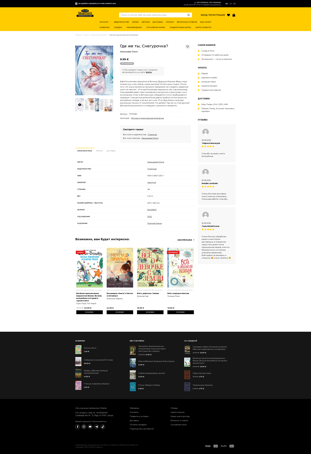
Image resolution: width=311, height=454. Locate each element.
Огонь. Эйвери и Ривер (149, 385)
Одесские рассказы (202, 373)
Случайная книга (178, 424)
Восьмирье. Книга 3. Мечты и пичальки (120, 294)
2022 (149, 216)
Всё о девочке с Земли (148, 293)
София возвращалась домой (151, 373)
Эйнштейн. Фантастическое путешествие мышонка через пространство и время (152, 348)
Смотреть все (184, 240)
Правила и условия (139, 416)
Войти (149, 72)
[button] (234, 15)
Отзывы (174, 408)
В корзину (89, 312)
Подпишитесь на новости (142, 429)
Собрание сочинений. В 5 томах (98, 360)
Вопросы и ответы (179, 420)
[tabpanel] (135, 193)
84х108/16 (151, 210)
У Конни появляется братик (96, 384)
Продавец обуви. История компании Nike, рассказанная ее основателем (210, 348)
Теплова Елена (154, 223)
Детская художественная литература (147, 118)
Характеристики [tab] (84, 151)
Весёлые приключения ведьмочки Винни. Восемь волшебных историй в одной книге (89, 297)
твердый (151, 182)
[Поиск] (188, 15)
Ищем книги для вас (180, 416)
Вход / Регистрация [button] (213, 15)
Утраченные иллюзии (202, 385)
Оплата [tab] (99, 151)
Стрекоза (152, 134)
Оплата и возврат (138, 424)
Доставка (134, 420)
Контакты (134, 412)
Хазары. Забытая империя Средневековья (96, 371)
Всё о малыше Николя (178, 293)
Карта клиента (177, 412)
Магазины (134, 408)
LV (231, 4)
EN (234, 4)
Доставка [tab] (111, 151)
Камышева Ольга (129, 51)
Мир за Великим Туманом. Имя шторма (156, 361)
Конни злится (90, 348)
